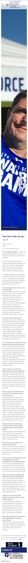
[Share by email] (7, 240)
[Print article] (4, 240)
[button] (2, 4)
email (20, 539)
